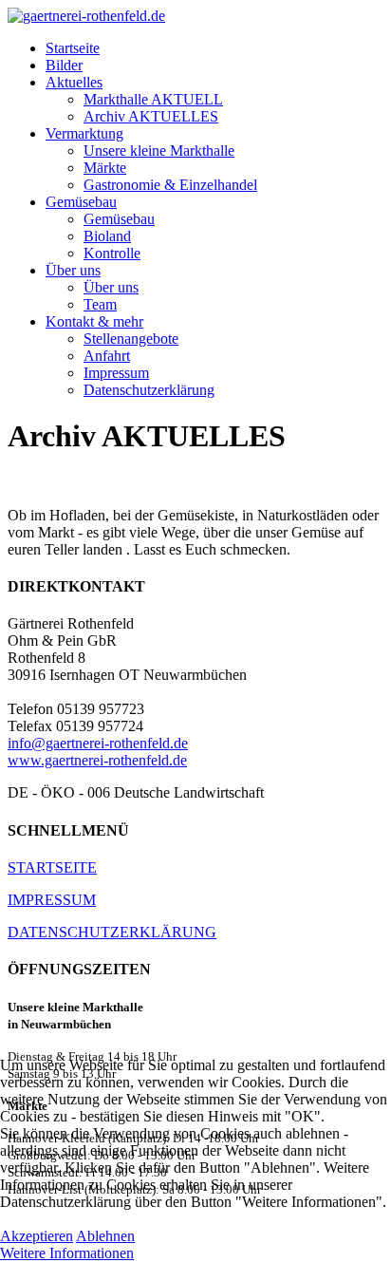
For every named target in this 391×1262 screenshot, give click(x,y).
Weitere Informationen (67, 1253)
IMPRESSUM (52, 900)
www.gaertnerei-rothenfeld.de (97, 760)
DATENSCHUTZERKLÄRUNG (112, 932)
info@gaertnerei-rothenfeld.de (98, 743)
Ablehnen (105, 1236)
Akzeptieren (36, 1236)
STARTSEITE (52, 867)
